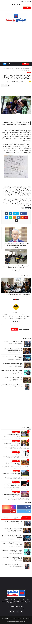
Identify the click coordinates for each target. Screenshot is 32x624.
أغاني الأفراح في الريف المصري (13, 434)
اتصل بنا (19, 618)
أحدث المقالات (26, 517)
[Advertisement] (16, 43)
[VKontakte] (18, 217)
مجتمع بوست (16, 312)
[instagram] (17, 5)
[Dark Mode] (5, 64)
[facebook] (20, 5)
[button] (27, 8)
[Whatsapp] (10, 217)
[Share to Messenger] (6, 217)
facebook (24, 213)
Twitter (16, 213)
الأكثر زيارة (16, 517)
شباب (18, 68)
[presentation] (30, 289)
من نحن (23, 618)
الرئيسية (27, 618)
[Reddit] (22, 217)
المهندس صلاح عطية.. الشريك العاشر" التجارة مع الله (11, 384)
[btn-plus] (6, 85)
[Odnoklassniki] (14, 217)
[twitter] (15, 5)
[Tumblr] (6, 213)
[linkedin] (10, 213)
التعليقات (6, 517)
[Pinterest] (26, 217)
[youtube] (12, 5)
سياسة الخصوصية (5, 618)
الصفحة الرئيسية (26, 68)
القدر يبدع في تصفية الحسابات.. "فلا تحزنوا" (13, 341)
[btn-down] (3, 85)
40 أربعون (18, 454)
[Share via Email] (16, 220)
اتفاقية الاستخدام (13, 618)
